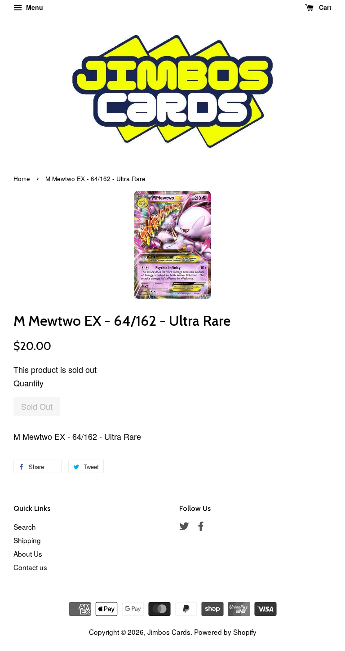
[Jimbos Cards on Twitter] (184, 527)
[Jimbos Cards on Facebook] (201, 527)
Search (24, 526)
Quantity (28, 383)
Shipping (27, 540)
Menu (33, 7)
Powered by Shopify (225, 632)
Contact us (30, 567)
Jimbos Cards (168, 632)
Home (21, 178)
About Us (27, 553)
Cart (324, 7)
